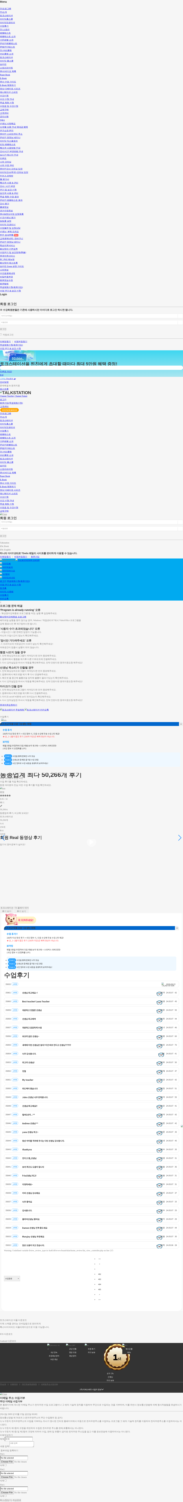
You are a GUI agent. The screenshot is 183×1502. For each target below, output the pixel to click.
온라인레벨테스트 (8, 43)
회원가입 (35, 557)
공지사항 (4, 116)
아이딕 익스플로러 (9, 141)
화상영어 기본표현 (9, 249)
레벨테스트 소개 (8, 36)
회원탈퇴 (4, 284)
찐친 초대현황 (9, 235)
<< (99, 1259)
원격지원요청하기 (8, 705)
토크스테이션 (6, 15)
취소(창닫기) (6, 1500)
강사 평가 (4, 204)
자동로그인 (9, 335)
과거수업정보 (6, 211)
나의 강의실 (5, 162)
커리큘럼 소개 (6, 54)
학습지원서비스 (7, 245)
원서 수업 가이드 (8, 82)
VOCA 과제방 (6, 176)
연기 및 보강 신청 (8, 190)
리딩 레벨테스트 (8, 144)
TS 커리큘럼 (6, 50)
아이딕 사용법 (6, 592)
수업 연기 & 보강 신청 (10, 291)
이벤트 (3, 158)
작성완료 (17, 1500)
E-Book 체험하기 (8, 85)
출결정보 (4, 207)
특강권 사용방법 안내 (10, 148)
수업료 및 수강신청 (9, 106)
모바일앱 (4, 382)
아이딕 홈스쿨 (6, 61)
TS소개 (3, 12)
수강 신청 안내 (7, 99)
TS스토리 (10, 379)
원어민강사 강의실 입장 (11, 169)
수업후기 (4, 26)
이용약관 (14, 1384)
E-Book (3, 78)
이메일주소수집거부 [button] (49, 1384)
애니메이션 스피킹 (9, 92)
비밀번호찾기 (20, 341)
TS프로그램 (5, 9)
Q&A (2, 120)
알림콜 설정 (5, 221)
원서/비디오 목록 (8, 71)
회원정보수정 (6, 280)
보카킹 (3, 64)
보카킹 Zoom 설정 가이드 (12, 266)
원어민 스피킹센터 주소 (11, 134)
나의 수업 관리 (7, 165)
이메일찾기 (5, 341)
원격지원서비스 (7, 256)
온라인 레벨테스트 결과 (11, 200)
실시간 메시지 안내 (9, 155)
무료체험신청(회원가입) (11, 287)
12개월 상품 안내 (14, 127)
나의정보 (4, 270)
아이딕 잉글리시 (8, 224)
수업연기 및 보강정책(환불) (13, 252)
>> (99, 1299)
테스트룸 (4, 389)
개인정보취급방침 (29, 1384)
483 (99, 1279)
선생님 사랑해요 (8, 123)
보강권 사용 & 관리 (9, 193)
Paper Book (5, 75)
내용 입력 (4, 1446)
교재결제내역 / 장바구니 (11, 238)
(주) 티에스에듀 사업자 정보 (90, 1389)
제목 (2, 1439)
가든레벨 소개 (6, 40)
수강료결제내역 (7, 273)
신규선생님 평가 (8, 217)
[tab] (6, 909)
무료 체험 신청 (7, 103)
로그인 (3, 329)
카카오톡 (4, 598)
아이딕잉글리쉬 (7, 22)
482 (99, 1274)
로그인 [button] (3, 399)
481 (99, 1269)
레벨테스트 (5, 33)
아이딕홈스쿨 (6, 19)
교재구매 (4, 110)
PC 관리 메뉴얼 (7, 259)
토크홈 (3, 588)
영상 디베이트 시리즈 (10, 89)
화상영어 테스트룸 (9, 263)
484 (99, 1284)
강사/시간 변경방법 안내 (11, 151)
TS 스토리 (5, 29)
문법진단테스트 (7, 47)
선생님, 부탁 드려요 (9, 231)
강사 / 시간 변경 (7, 186)
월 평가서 (4, 179)
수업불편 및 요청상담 (10, 228)
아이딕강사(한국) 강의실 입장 (14, 172)
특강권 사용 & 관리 (9, 183)
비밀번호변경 (6, 277)
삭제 (2, 1465)
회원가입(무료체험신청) (11, 403)
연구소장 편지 (6, 130)
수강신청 (4, 96)
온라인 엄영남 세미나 (10, 137)
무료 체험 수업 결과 (9, 197)
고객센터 (4, 113)
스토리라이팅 (6, 68)
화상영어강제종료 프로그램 (13, 617)
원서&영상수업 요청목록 (12, 214)
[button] (3, 838)
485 (99, 1289)
